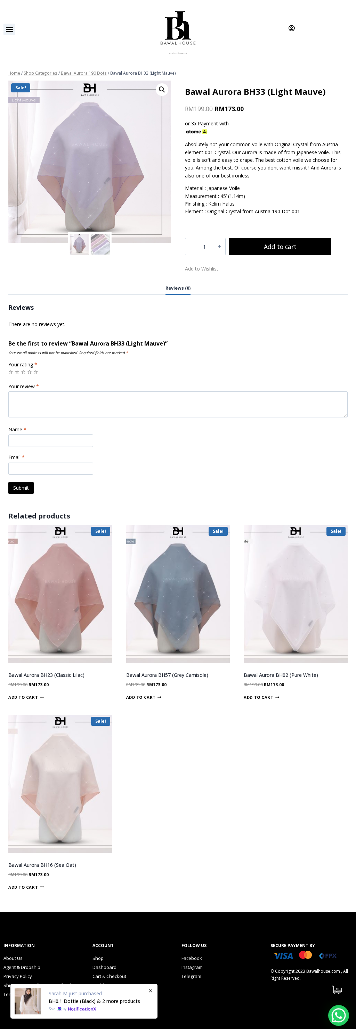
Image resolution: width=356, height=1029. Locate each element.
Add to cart (280, 246)
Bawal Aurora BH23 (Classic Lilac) (46, 675)
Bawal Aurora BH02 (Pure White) (281, 675)
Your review (23, 386)
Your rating (22, 365)
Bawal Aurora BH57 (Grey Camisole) (167, 675)
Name (17, 429)
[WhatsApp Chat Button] (338, 1015)
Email (16, 457)
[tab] (178, 289)
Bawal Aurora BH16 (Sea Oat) (42, 865)
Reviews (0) (178, 288)
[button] (9, 29)
